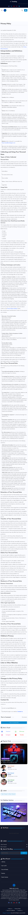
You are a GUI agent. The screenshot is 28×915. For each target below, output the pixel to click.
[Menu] (2, 10)
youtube (22, 734)
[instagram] (17, 6)
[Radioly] (4, 775)
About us (10, 908)
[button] (22, 10)
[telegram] (19, 6)
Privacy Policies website (12, 308)
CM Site (9, 767)
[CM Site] (4, 768)
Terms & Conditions (11, 910)
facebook (8, 731)
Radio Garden (4, 877)
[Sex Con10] (4, 782)
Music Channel (12, 794)
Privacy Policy (18, 908)
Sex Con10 (10, 781)
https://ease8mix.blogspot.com (8, 142)
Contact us (20, 711)
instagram (8, 734)
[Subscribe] (25, 10)
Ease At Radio (4, 869)
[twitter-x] (11, 6)
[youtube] (14, 6)
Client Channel (4, 794)
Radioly (9, 774)
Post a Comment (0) (14, 722)
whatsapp (21, 731)
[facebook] (9, 6)
